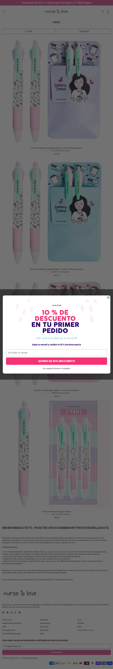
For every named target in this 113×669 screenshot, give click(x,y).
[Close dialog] (108, 298)
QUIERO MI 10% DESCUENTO (56, 361)
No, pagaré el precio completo (56, 368)
